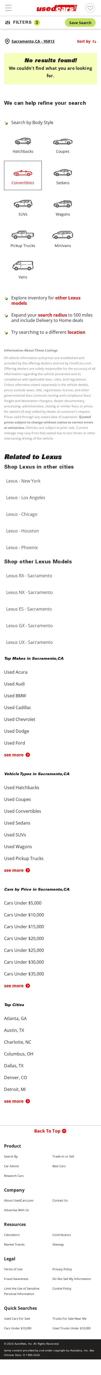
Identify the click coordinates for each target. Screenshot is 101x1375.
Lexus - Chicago (21, 514)
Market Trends (14, 1244)
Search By (11, 1156)
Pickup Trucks (23, 245)
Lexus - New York (23, 481)
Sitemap (58, 1244)
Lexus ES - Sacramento (29, 609)
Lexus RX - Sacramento (29, 576)
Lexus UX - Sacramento (29, 642)
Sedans (62, 182)
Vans (23, 277)
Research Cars (14, 1176)
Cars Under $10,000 (17, 1328)
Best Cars (59, 1166)
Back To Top (47, 1131)
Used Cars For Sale (17, 1318)
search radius (52, 315)
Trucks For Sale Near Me (69, 1318)
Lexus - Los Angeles (25, 497)
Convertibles (23, 182)
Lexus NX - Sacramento (29, 592)
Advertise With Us (16, 1210)
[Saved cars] (90, 8)
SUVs (23, 214)
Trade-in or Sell (63, 1156)
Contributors (62, 1235)
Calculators (12, 1235)
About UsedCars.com (18, 1200)
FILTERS (25, 22)
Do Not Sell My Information (72, 1279)
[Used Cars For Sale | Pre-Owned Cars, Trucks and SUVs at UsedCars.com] (57, 8)
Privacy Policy (62, 1269)
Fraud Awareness (16, 1279)
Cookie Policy (62, 1288)
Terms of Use (13, 1269)
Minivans (63, 245)
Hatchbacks (23, 151)
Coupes (62, 151)
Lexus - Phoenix (22, 547)
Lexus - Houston (22, 531)
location (76, 332)
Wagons (63, 214)
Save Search (80, 22)
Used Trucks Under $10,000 (71, 1328)
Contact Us (60, 1200)
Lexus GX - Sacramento (29, 626)
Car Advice (11, 1166)
